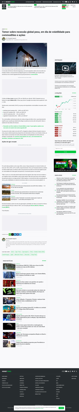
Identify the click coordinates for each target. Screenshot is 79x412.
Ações (12, 251)
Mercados (18, 272)
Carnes (12, 190)
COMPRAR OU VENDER (39, 387)
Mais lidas (58, 175)
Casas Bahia (38, 1)
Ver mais (74, 175)
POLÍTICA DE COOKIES (6, 387)
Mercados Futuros (19, 254)
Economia (18, 297)
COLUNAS (37, 385)
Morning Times (19, 288)
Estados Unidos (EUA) (39, 251)
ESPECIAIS (22, 396)
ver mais (4, 8)
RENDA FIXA (22, 385)
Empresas (13, 184)
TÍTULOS (57, 398)
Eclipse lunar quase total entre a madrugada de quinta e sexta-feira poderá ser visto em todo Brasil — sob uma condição (30, 326)
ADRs (57, 394)
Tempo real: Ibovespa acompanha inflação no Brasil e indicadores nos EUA (31, 334)
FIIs (57, 380)
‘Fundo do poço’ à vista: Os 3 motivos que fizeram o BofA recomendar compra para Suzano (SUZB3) (65, 208)
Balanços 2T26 (57, 1)
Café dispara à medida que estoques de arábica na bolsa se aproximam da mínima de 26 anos (66, 184)
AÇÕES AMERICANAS (60, 385)
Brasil (17, 323)
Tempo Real (33, 254)
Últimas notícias (30, 1)
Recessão (27, 254)
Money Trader (19, 314)
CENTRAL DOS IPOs (39, 378)
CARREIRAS (22, 394)
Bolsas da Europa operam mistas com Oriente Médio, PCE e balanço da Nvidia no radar (31, 274)
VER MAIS (74, 92)
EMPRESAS (22, 380)
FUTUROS (58, 391)
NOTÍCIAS (21, 376)
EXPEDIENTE (4, 378)
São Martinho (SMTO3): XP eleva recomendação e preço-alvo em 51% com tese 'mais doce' (65, 213)
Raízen (33, 205)
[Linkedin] (68, 2)
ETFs (57, 396)
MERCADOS (22, 378)
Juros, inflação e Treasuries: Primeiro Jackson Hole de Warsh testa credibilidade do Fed (30, 300)
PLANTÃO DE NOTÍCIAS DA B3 (40, 391)
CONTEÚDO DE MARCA (39, 389)
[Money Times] (10, 1)
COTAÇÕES (58, 376)
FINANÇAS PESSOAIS (24, 387)
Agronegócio (25, 251)
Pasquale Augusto (12, 38)
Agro (4, 29)
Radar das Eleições (47, 1)
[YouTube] (66, 2)
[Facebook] (62, 2)
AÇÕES (57, 378)
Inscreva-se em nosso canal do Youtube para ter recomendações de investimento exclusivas (65, 82)
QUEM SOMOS (4, 376)
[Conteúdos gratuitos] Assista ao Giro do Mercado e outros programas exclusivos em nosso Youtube (64, 77)
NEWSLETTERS (38, 394)
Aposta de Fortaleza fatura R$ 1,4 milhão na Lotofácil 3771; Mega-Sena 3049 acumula (31, 308)
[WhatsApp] (70, 2)
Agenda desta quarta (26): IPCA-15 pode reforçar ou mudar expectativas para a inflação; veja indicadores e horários (31, 317)
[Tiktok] (74, 2)
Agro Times (18, 251)
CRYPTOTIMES (74, 376)
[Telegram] (72, 2)
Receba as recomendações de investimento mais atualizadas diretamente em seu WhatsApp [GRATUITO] (65, 87)
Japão (11, 254)
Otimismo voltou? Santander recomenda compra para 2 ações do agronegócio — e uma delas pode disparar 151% (26, 198)
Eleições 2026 (18, 340)
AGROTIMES (74, 378)
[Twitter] (76, 2)
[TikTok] (74, 371)
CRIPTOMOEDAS (59, 387)
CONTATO (4, 380)
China (31, 251)
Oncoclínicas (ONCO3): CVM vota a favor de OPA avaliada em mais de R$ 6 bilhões (29, 266)
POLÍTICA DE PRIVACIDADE (7, 385)
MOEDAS (57, 389)
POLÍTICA (21, 391)
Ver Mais (44, 260)
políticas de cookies (39, 408)
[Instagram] (64, 2)
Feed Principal (5, 254)
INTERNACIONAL (23, 389)
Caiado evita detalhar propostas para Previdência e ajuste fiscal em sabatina (30, 343)
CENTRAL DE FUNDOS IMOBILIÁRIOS (42, 380)
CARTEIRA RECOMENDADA (40, 376)
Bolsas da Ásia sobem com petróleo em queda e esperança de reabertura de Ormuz (29, 282)
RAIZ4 (36, 205)
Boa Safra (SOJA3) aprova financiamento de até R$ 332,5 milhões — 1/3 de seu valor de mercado (28, 186)
